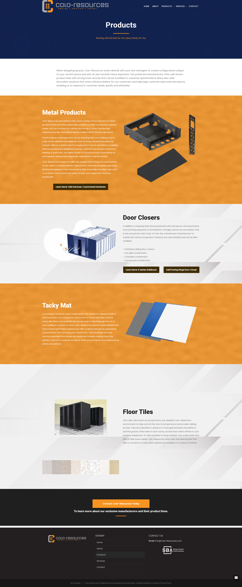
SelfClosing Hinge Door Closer (181, 269)
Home (146, 6)
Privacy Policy (165, 583)
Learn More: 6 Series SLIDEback (141, 269)
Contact (193, 6)
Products (167, 6)
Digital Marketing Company (148, 583)
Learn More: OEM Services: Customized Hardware (80, 186)
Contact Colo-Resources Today (121, 503)
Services (180, 6)
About (155, 6)
